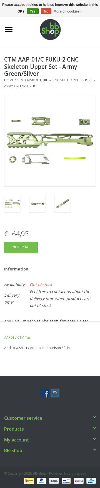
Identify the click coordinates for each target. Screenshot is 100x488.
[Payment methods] (28, 480)
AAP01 (9, 337)
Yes (33, 11)
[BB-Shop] (58, 29)
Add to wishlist (15, 347)
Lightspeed (77, 473)
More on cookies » (68, 11)
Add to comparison (46, 347)
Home (9, 80)
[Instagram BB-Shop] (55, 393)
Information (16, 269)
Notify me (20, 247)
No (46, 11)
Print (67, 347)
